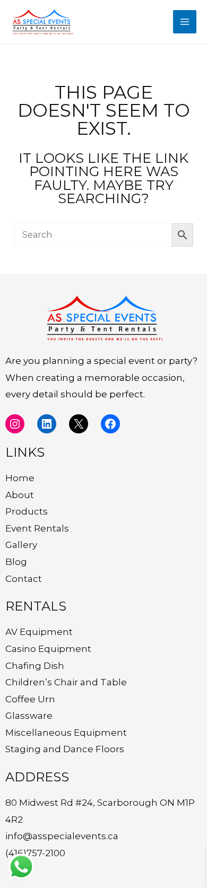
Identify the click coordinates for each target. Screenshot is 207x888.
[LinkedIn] (46, 423)
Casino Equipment (48, 648)
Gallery (21, 544)
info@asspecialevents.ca (61, 836)
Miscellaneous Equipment (66, 732)
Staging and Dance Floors (64, 749)
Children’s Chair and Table (66, 682)
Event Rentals (37, 528)
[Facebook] (110, 423)
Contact (23, 578)
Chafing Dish (34, 665)
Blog (16, 561)
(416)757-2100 (35, 853)
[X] (78, 423)
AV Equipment (39, 631)
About (19, 495)
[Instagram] (14, 423)
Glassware (29, 715)
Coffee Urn (30, 699)
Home (19, 478)
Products (26, 511)
